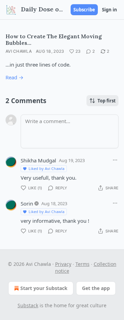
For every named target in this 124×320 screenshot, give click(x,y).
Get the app (96, 288)
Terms (82, 264)
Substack (28, 305)
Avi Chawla (19, 51)
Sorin (27, 203)
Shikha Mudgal (38, 160)
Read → (14, 77)
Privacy (63, 264)
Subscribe (84, 10)
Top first (106, 101)
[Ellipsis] (115, 160)
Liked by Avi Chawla (46, 168)
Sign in (109, 10)
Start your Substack (44, 288)
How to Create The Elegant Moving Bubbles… (54, 39)
